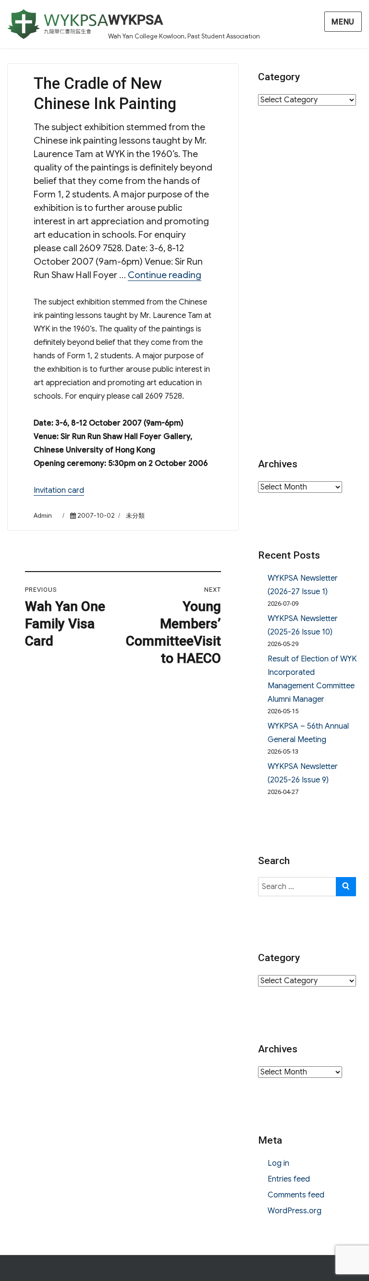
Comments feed (296, 1195)
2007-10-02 (96, 516)
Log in (278, 1163)
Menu (343, 22)
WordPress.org (294, 1211)
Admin (43, 516)
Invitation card (59, 490)
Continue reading (164, 275)
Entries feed (289, 1179)
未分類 (135, 516)
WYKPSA (135, 20)
